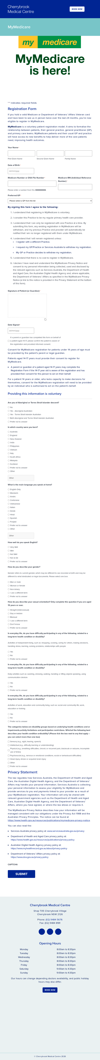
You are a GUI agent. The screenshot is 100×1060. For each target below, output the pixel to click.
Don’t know (15, 624)
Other (12, 471)
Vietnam (13, 450)
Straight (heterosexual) (19, 610)
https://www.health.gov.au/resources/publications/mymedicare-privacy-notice (49, 820)
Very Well (14, 547)
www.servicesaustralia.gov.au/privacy (65, 831)
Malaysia (13, 460)
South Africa (15, 457)
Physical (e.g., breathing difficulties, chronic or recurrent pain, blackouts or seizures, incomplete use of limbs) (49, 750)
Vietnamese (15, 504)
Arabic (13, 496)
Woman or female (17, 585)
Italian (12, 507)
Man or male (15, 582)
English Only (15, 489)
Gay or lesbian (16, 613)
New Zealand (15, 439)
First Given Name (15, 159)
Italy (12, 453)
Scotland (14, 464)
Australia (13, 432)
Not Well (13, 554)
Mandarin (14, 493)
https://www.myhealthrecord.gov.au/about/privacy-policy (39, 848)
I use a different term (18, 593)
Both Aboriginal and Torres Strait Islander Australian (32, 418)
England (13, 435)
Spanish (13, 518)
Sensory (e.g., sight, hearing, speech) (25, 741)
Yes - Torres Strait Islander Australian (25, 414)
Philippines (14, 446)
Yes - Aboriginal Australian (21, 411)
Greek (12, 511)
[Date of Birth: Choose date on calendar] (37, 171)
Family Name (70, 159)
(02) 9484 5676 (54, 919)
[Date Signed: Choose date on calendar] (37, 330)
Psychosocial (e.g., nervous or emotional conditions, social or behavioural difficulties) (45, 755)
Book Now (77, 9)
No (11, 407)
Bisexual (13, 617)
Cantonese (14, 500)
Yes (11, 652)
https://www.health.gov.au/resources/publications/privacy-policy (42, 839)
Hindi (12, 514)
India (12, 442)
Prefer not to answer (18, 422)
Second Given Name (45, 159)
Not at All (14, 558)
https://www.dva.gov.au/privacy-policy (29, 857)
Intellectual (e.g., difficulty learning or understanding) (32, 745)
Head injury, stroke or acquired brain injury (28, 759)
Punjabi (13, 522)
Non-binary (15, 589)
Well (12, 551)
